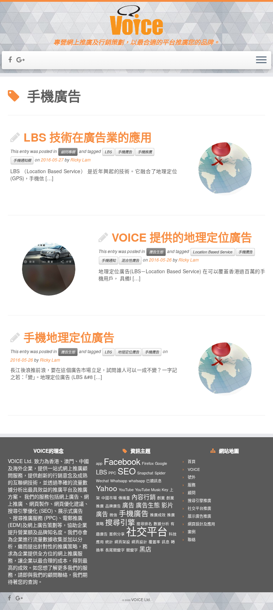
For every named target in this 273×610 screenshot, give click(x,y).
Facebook (122, 461)
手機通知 (108, 260)
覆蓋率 (154, 541)
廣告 (128, 505)
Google (161, 463)
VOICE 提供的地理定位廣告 (182, 237)
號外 (192, 477)
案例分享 (117, 534)
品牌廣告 (113, 506)
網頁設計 (139, 541)
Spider (160, 473)
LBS (108, 151)
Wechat (102, 480)
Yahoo (106, 488)
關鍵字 (132, 550)
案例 (192, 531)
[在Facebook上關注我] (12, 59)
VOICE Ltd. (141, 599)
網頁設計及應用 (201, 524)
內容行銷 (144, 497)
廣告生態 (156, 251)
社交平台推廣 (199, 508)
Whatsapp (118, 480)
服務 (192, 485)
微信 (113, 514)
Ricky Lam (80, 159)
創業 (161, 497)
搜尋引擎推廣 (199, 500)
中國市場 (109, 497)
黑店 (145, 549)
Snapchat (145, 473)
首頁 (192, 461)
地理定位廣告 (128, 352)
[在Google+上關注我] (22, 59)
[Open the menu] (261, 60)
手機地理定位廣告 (68, 337)
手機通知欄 (22, 160)
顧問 (192, 492)
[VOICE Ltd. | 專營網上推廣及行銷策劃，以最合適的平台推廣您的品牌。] (136, 20)
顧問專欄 (68, 151)
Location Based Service (212, 251)
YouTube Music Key (151, 489)
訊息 (166, 541)
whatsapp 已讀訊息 (145, 480)
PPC (112, 473)
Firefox (148, 463)
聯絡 (192, 539)
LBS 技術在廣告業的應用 (87, 137)
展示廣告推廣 (199, 516)
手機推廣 (145, 151)
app (99, 463)
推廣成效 (158, 514)
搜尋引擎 (120, 522)
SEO (127, 471)
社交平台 (146, 530)
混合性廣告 (130, 260)
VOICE (194, 469)
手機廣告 (125, 151)
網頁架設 (122, 541)
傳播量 (124, 497)
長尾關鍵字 (115, 550)
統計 (109, 541)
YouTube (126, 489)
